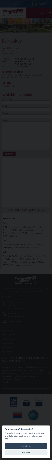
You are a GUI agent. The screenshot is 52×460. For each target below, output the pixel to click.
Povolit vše (26, 446)
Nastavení (26, 452)
